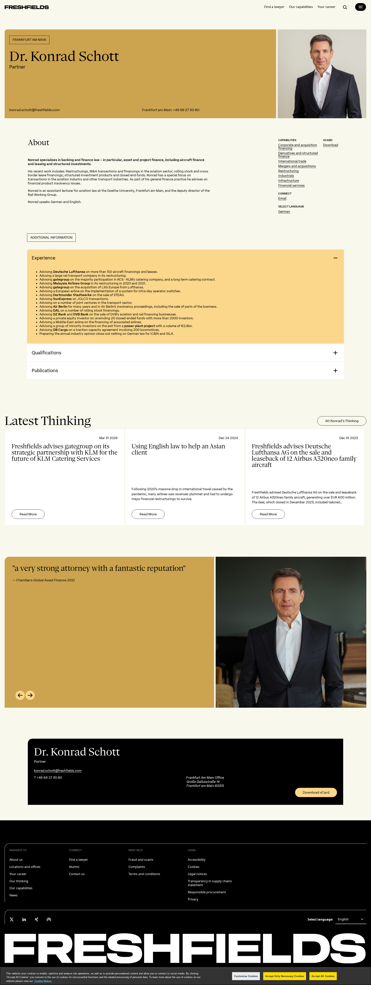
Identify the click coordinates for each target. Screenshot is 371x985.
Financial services (291, 185)
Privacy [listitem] (193, 899)
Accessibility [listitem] (196, 859)
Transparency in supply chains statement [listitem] (210, 883)
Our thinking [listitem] (18, 881)
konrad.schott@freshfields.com (34, 110)
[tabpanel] (185, 477)
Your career (326, 6)
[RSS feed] (49, 919)
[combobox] (350, 919)
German (284, 211)
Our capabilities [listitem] (20, 888)
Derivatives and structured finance (298, 154)
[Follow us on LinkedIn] (24, 919)
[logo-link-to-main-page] (27, 8)
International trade (292, 161)
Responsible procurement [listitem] (207, 892)
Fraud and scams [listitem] (140, 859)
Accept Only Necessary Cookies (284, 976)
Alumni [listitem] (74, 867)
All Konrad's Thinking (341, 421)
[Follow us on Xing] (36, 919)
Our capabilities (301, 6)
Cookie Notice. (43, 981)
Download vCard (316, 792)
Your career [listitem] (17, 874)
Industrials (286, 176)
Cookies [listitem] (193, 867)
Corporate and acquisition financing (297, 146)
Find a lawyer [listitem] (78, 859)
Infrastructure (288, 180)
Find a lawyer (274, 6)
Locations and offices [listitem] (24, 867)
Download (330, 145)
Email (282, 198)
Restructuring (288, 171)
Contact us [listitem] (77, 874)
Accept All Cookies (322, 976)
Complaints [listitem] (136, 867)
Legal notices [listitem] (197, 874)
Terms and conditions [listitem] (144, 874)
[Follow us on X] (11, 919)
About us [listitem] (16, 859)
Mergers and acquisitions (297, 166)
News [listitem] (13, 895)
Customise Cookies (246, 976)
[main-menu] (360, 7)
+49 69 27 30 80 (186, 110)
